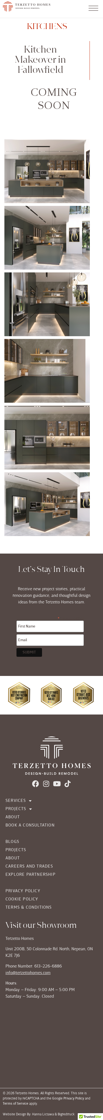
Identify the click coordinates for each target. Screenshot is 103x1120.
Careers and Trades (29, 866)
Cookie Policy (21, 899)
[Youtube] (57, 783)
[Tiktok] (67, 783)
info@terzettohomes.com (28, 973)
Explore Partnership (30, 875)
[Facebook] (35, 783)
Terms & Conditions (28, 907)
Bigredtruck (66, 1114)
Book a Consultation (30, 825)
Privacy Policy (22, 891)
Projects (15, 809)
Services (15, 801)
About (12, 817)
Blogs (12, 842)
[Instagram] (46, 783)
